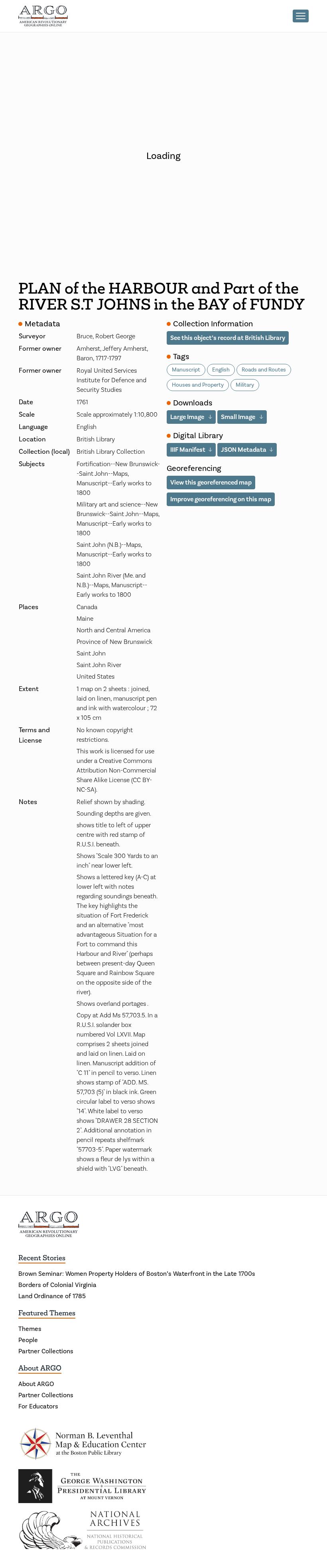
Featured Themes (46, 1313)
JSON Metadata (243, 450)
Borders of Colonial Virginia (57, 1285)
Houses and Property (198, 385)
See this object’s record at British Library (227, 338)
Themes (29, 1329)
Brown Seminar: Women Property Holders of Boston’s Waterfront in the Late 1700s (136, 1274)
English (221, 369)
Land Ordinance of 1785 (52, 1296)
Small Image (238, 417)
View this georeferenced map (211, 483)
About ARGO (39, 1368)
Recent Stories (41, 1257)
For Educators (38, 1406)
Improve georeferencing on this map (220, 499)
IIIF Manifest (187, 450)
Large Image (187, 417)
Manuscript (186, 369)
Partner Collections (45, 1351)
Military (245, 385)
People (28, 1340)
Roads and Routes (264, 369)
